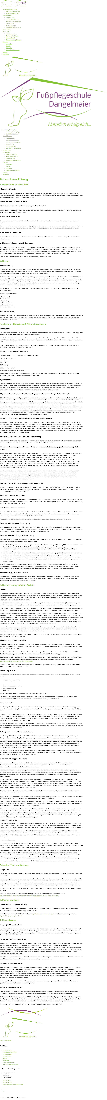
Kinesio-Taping (10, 23)
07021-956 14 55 (7, 1080)
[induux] (4, 1091)
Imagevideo (9, 44)
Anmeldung (6, 54)
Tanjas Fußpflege (7, 1050)
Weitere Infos (6, 31)
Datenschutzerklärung (8, 1062)
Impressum (6, 1060)
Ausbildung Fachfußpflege (10, 9)
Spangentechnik (10, 17)
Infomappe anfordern (11, 33)
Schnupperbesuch (10, 38)
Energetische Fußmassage (12, 19)
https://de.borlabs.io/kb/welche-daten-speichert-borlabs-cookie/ (16, 661)
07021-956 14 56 (7, 1082)
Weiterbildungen (7, 15)
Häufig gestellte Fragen (12, 35)
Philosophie (9, 48)
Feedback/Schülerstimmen (12, 50)
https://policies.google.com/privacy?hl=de (11, 916)
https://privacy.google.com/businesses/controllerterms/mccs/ (43, 895)
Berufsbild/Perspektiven (12, 13)
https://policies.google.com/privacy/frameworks (12, 895)
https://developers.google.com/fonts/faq (42, 914)
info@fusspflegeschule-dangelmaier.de (13, 1084)
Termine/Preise (7, 29)
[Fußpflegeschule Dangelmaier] (14, 6)
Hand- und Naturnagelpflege (13, 21)
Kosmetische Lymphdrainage (13, 27)
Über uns (5, 42)
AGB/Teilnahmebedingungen (10, 1064)
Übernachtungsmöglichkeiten (13, 40)
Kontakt (5, 52)
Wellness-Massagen (11, 25)
